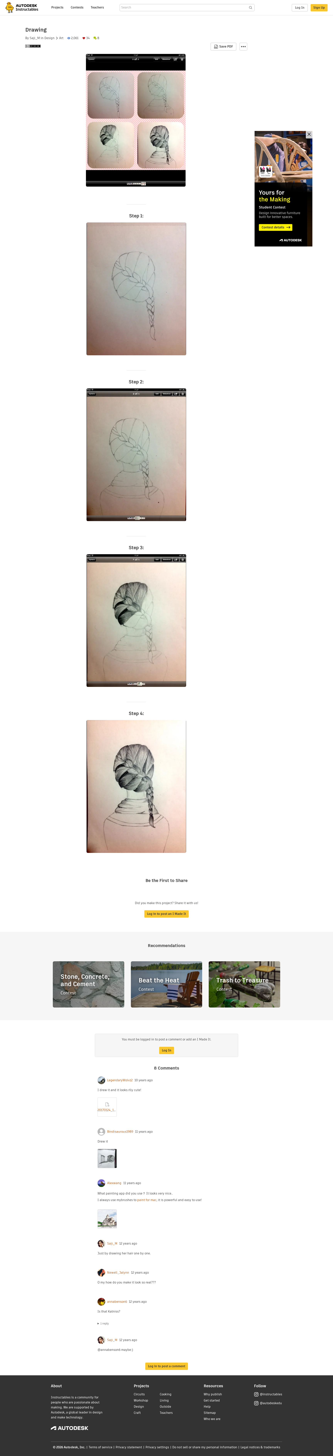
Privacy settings (157, 1447)
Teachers (97, 7)
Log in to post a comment (166, 1366)
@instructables (271, 1394)
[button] (243, 46)
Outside (165, 1406)
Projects (57, 7)
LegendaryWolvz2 (120, 1080)
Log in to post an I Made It (166, 914)
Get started (212, 1400)
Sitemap (210, 1413)
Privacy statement (129, 1447)
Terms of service (100, 1447)
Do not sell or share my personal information (204, 1447)
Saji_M (35, 38)
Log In (299, 7)
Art (61, 38)
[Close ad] (309, 134)
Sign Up (319, 7)
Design (49, 38)
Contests (77, 7)
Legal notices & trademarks (260, 1447)
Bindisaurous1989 (120, 1132)
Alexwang (114, 1183)
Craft (137, 1413)
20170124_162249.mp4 (113, 1110)
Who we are (212, 1419)
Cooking (166, 1394)
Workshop (141, 1400)
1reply (104, 1323)
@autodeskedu (271, 1403)
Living (164, 1400)
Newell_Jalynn (118, 1273)
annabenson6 (117, 1302)
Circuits (139, 1394)
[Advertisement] (283, 188)
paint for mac (146, 1200)
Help (207, 1406)
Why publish (213, 1394)
